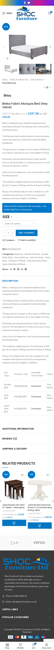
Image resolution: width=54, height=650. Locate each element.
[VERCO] (39, 542)
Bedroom (19, 254)
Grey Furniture (37, 79)
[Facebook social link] (25, 3)
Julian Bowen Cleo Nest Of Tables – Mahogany (13, 506)
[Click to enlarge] (7, 59)
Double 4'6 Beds (32, 254)
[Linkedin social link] (22, 269)
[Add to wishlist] (22, 475)
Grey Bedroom (9, 83)
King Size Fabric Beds (37, 260)
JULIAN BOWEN (8, 511)
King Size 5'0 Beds (17, 260)
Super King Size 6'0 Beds (13, 264)
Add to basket (26, 233)
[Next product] (50, 87)
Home (5, 79)
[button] (14, 523)
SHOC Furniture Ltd (19, 79)
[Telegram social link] (26, 269)
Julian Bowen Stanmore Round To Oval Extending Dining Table (40, 507)
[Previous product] (44, 87)
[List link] (27, 596)
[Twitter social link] (29, 3)
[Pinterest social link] (18, 269)
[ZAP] (14, 542)
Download (36, 386)
